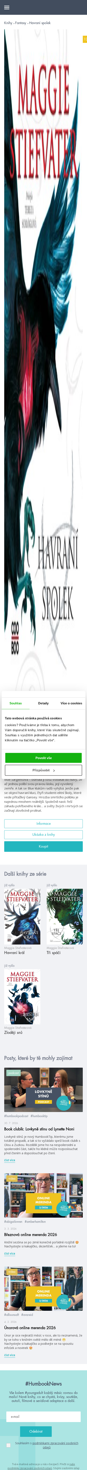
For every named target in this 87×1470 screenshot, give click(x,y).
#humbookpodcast (16, 1116)
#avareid (27, 1314)
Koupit (43, 846)
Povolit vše (43, 758)
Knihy (8, 23)
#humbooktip (39, 1116)
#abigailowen (13, 1221)
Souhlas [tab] (16, 703)
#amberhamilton (35, 1221)
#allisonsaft (11, 1314)
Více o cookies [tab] (71, 703)
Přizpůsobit (41, 770)
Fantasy (21, 23)
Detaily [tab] (43, 703)
